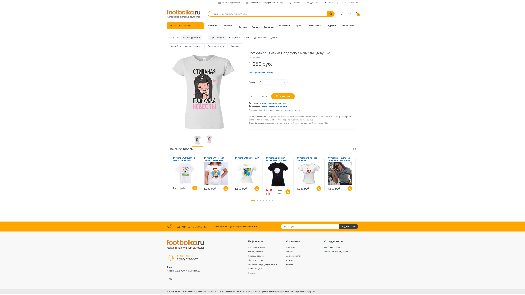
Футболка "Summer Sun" (247, 158)
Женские (227, 25)
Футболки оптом (332, 247)
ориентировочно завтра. (273, 103)
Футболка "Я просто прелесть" (307, 159)
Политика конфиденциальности (262, 264)
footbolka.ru (175, 291)
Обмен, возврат (255, 251)
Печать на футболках (230, 2)
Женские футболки (191, 37)
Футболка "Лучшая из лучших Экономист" (184, 159)
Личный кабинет (350, 2)
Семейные (269, 27)
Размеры (252, 273)
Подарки (331, 25)
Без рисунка (348, 25)
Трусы (299, 25)
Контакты (296, 2)
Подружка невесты (216, 46)
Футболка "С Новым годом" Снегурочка (214, 159)
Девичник (235, 46)
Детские (243, 27)
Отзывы (290, 264)
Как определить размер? (261, 72)
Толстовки (284, 25)
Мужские (212, 25)
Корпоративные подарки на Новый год (266, 2)
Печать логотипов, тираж (336, 251)
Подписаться (348, 226)
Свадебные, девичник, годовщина (186, 46)
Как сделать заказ (256, 247)
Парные (255, 27)
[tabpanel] (184, 174)
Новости (290, 251)
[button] (272, 82)
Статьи (289, 260)
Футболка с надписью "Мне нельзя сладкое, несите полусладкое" (339, 159)
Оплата (331, 2)
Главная (170, 37)
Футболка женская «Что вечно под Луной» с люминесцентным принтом (278, 159)
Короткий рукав (217, 37)
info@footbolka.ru (186, 256)
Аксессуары (315, 25)
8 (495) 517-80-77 (187, 259)
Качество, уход (255, 268)
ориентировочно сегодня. (275, 106)
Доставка (314, 2)
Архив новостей (293, 256)
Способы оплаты (256, 256)
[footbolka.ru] (183, 14)
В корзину (285, 96)
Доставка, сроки (255, 260)
